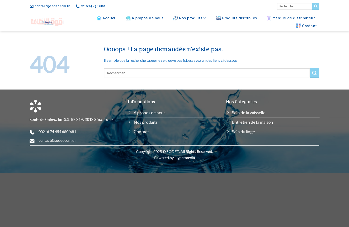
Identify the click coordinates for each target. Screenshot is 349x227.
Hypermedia (184, 157)
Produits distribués (239, 18)
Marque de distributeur (294, 18)
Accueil (109, 18)
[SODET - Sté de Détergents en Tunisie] (48, 22)
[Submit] (315, 6)
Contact (309, 26)
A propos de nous (148, 18)
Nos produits (191, 18)
